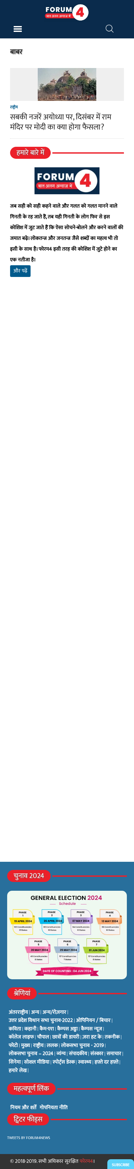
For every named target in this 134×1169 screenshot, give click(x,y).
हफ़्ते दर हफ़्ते (106, 1062)
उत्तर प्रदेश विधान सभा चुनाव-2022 (41, 1020)
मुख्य (25, 1045)
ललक (52, 1045)
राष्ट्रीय (14, 107)
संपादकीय (78, 1054)
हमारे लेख (18, 1070)
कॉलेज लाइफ (21, 1037)
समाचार (114, 1054)
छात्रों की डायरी (65, 1037)
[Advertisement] (67, 380)
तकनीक (112, 1037)
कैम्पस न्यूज (91, 1029)
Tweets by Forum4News (28, 1138)
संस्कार (96, 1054)
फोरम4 (86, 1161)
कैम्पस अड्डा (67, 1029)
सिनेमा (15, 1062)
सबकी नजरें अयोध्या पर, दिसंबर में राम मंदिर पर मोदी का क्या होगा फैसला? (60, 122)
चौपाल (43, 1037)
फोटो (13, 1045)
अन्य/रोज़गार (54, 1012)
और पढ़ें (20, 271)
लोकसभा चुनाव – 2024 (31, 1054)
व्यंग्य (61, 1054)
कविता (15, 1029)
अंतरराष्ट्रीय (18, 1012)
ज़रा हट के (92, 1037)
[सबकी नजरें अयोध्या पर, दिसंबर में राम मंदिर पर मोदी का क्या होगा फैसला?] (67, 96)
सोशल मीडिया (36, 1062)
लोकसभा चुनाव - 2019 (82, 1045)
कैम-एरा (47, 1029)
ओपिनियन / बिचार (93, 1020)
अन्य (35, 1012)
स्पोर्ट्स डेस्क (64, 1062)
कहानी (30, 1029)
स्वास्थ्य (84, 1062)
